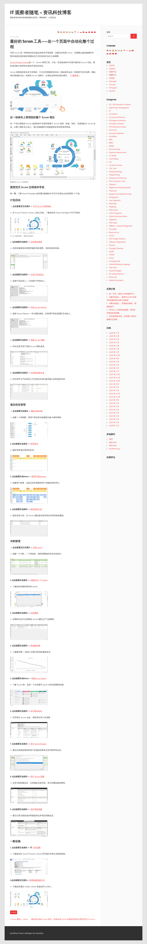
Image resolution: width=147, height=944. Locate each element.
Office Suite (113, 210)
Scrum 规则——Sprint (19, 919)
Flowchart (113, 191)
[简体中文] (92, 32)
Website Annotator (116, 280)
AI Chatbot (113, 114)
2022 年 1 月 (114, 422)
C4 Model (112, 155)
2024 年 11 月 (114, 377)
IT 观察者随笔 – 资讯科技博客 (41, 12)
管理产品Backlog (38, 476)
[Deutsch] (58, 32)
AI (110, 111)
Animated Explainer (116, 133)
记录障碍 (34, 613)
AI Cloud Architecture (117, 117)
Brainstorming (114, 149)
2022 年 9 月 (114, 413)
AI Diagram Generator (117, 120)
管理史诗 (34, 444)
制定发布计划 (36, 509)
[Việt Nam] (89, 32)
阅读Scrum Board (38, 678)
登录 (111, 439)
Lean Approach (115, 200)
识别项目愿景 (36, 242)
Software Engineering (117, 242)
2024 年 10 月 (114, 381)
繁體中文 (112, 75)
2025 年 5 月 (114, 361)
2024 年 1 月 (114, 390)
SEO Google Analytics (117, 239)
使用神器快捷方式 (37, 880)
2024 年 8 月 (114, 384)
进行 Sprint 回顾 (37, 776)
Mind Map (113, 203)
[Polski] (81, 32)
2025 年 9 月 (114, 358)
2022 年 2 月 (114, 419)
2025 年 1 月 (114, 371)
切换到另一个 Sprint (39, 580)
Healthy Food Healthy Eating (120, 194)
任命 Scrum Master (39, 307)
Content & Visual (115, 165)
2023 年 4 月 (114, 403)
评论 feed (112, 445)
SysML (111, 251)
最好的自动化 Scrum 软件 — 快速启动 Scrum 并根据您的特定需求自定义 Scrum (62, 919)
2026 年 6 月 (114, 336)
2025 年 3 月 (114, 365)
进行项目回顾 (36, 809)
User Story (113, 267)
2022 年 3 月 (114, 416)
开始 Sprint (37, 547)
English (112, 65)
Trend (111, 258)
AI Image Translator (116, 123)
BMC (111, 139)
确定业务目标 (37, 411)
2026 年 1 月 (114, 352)
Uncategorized (114, 261)
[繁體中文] (95, 32)
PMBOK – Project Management (120, 226)
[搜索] (134, 36)
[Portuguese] (83, 32)
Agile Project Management (119, 108)
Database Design (115, 171)
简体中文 (112, 72)
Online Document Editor (118, 216)
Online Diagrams (115, 213)
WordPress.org (114, 448)
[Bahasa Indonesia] (75, 32)
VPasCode (113, 277)
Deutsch (112, 91)
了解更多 (75, 75)
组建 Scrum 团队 (38, 340)
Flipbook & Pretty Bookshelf (120, 187)
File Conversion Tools (117, 181)
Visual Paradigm (115, 271)
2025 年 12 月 (114, 355)
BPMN (111, 146)
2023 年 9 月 (114, 400)
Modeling (112, 207)
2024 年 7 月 (114, 387)
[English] (61, 32)
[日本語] (78, 32)
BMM (111, 143)
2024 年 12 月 (114, 374)
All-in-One (113, 130)
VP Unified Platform (116, 274)
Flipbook (112, 184)
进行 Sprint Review (38, 744)
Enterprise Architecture (118, 178)
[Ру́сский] (86, 32)
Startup (112, 245)
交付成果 (37, 847)
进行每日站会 (36, 711)
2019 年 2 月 (114, 425)
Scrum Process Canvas (19, 62)
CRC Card (112, 168)
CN (110, 162)
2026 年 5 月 (114, 339)
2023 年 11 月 (114, 393)
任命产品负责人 (37, 274)
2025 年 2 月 (114, 368)
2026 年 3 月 (114, 346)
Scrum (13, 912)
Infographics (113, 197)
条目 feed (112, 442)
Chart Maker (114, 159)
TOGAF (112, 255)
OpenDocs (113, 219)
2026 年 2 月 (114, 349)
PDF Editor (113, 223)
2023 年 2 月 (114, 409)
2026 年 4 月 (114, 342)
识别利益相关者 (37, 373)
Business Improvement (117, 152)
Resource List (114, 232)
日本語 (112, 78)
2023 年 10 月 (114, 397)
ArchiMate (113, 136)
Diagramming (114, 175)
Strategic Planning (116, 248)
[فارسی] (67, 32)
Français (112, 84)
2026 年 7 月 (114, 333)
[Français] (69, 32)
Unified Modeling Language (119, 264)
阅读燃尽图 (35, 645)
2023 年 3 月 (114, 406)
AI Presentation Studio (117, 127)
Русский (112, 81)
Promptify (113, 229)
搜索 (108, 32)
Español (112, 68)
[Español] (64, 32)
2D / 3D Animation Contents (120, 104)
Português (113, 88)
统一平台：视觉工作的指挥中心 (122, 294)
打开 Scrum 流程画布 (42, 206)
